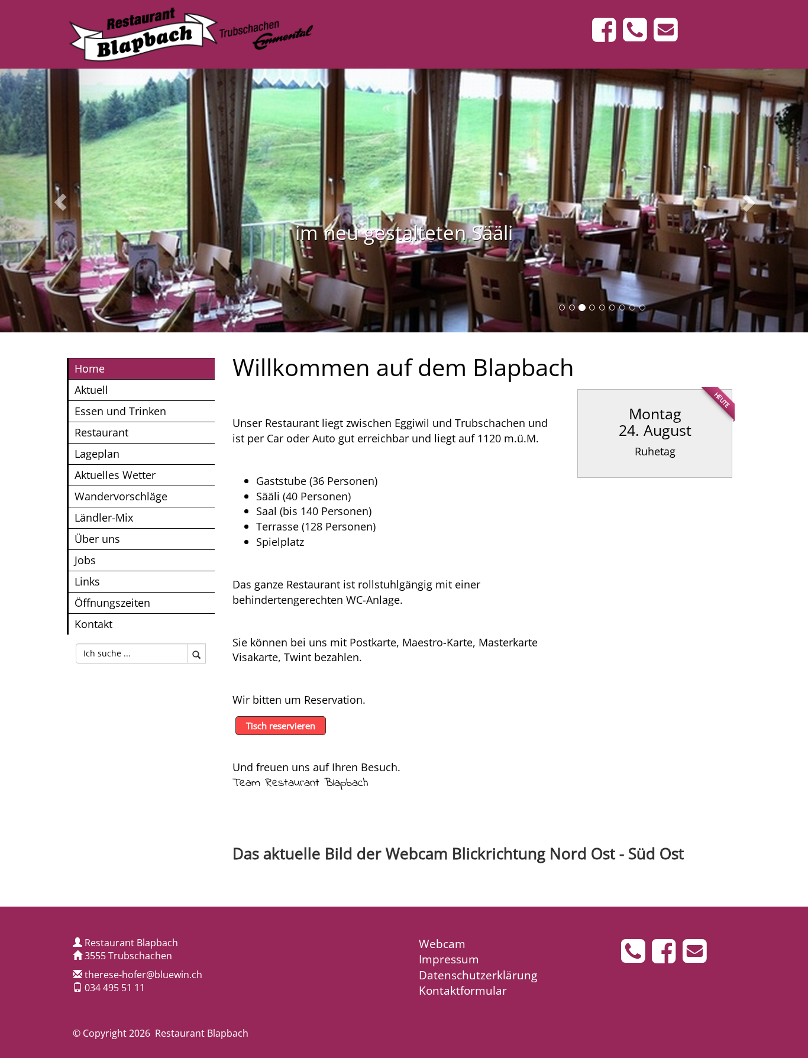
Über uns (97, 538)
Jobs (85, 559)
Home (90, 368)
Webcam (442, 944)
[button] (60, 200)
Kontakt (93, 623)
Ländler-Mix (104, 517)
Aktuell (91, 389)
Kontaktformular (463, 990)
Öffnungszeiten (112, 602)
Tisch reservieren (280, 726)
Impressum (449, 959)
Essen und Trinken (120, 410)
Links (87, 581)
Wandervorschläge (121, 495)
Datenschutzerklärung (478, 975)
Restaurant (101, 432)
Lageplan (97, 453)
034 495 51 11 (115, 987)
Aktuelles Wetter (115, 474)
